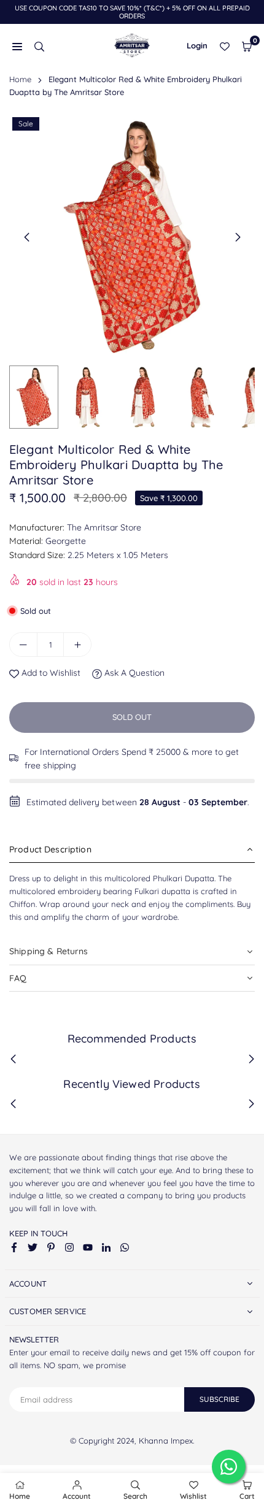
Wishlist (193, 1496)
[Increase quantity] (77, 644)
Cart (247, 1496)
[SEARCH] (39, 45)
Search (135, 1496)
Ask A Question (133, 672)
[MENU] (17, 45)
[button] (247, 45)
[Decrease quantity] (23, 644)
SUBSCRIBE (219, 1399)
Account (77, 1496)
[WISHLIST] (225, 45)
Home (20, 79)
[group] (132, 236)
